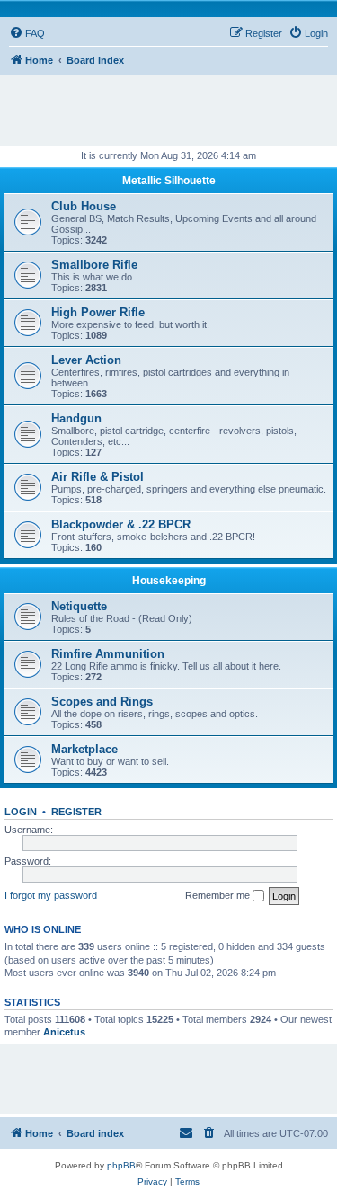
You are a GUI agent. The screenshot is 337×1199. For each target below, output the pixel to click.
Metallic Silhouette (169, 180)
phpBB (121, 1165)
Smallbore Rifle (94, 264)
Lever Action (86, 360)
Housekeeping (169, 580)
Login (20, 811)
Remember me (219, 895)
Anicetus (64, 1031)
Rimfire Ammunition (107, 654)
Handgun (76, 418)
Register (76, 811)
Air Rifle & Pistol (97, 477)
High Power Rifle (98, 312)
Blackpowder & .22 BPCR (121, 524)
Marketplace (84, 749)
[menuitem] (27, 33)
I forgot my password (50, 895)
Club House (83, 206)
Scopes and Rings (102, 701)
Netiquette (79, 606)
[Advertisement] (173, 102)
